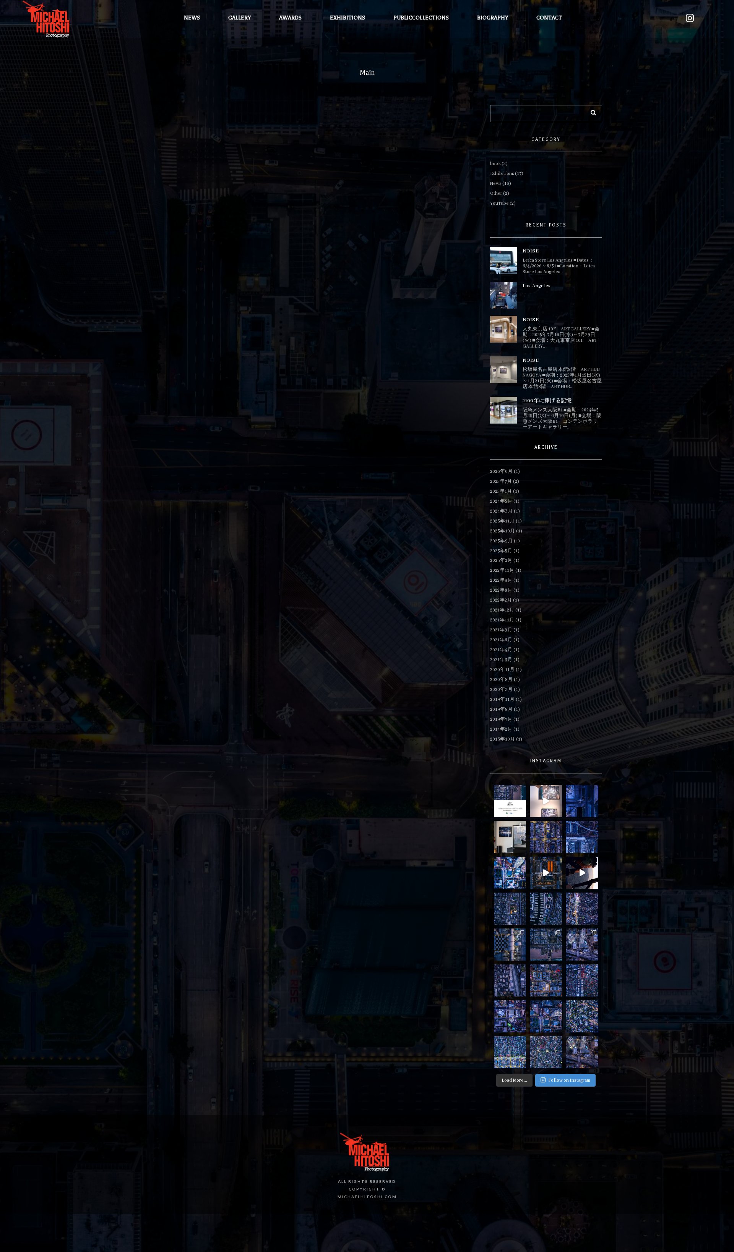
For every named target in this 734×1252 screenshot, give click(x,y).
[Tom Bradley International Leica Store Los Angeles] (510, 837)
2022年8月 (501, 590)
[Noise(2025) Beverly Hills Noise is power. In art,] (546, 1052)
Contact (549, 18)
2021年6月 (501, 640)
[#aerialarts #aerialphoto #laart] (582, 837)
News (192, 18)
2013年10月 (502, 739)
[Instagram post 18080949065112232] (582, 801)
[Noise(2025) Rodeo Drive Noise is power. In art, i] (510, 1052)
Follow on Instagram (569, 1080)
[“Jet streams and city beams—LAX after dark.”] (546, 873)
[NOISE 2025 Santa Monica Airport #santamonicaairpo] (510, 980)
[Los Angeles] (503, 295)
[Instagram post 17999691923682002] (510, 909)
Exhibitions (347, 18)
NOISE (531, 251)
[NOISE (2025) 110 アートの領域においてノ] (582, 1052)
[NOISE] (503, 260)
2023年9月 (501, 541)
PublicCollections (421, 18)
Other (496, 193)
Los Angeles (537, 286)
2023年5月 (501, 551)
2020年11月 (502, 670)
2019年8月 (501, 709)
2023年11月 (502, 521)
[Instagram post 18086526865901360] (582, 909)
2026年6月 (501, 471)
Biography (492, 18)
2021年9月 (501, 630)
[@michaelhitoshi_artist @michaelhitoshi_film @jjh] (582, 873)
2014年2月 (501, 729)
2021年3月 (501, 660)
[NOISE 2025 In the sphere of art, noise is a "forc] (582, 944)
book (495, 164)
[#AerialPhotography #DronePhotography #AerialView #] (582, 980)
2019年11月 (502, 699)
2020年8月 (501, 680)
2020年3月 (501, 689)
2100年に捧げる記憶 (547, 401)
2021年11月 (502, 620)
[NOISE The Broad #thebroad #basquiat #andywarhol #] (510, 1016)
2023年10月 (502, 531)
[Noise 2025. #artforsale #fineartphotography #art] (546, 944)
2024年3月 (501, 511)
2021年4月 (501, 650)
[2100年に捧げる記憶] (503, 410)
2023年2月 (501, 560)
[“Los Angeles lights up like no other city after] (510, 873)
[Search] (591, 111)
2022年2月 (501, 600)
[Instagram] (689, 18)
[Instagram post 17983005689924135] (546, 837)
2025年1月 (501, 491)
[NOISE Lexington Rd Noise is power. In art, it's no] (582, 1016)
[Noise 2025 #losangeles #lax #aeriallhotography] (510, 944)
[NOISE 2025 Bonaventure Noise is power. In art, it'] (546, 1016)
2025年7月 (501, 481)
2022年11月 (502, 570)
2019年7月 (501, 719)
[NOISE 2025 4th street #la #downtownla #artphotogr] (546, 980)
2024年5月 (501, 501)
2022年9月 (501, 580)
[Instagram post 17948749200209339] (510, 801)
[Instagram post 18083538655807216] (546, 909)
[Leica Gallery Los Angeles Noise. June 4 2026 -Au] (546, 801)
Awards (290, 18)
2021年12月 (502, 610)
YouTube (499, 203)
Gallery (239, 18)
